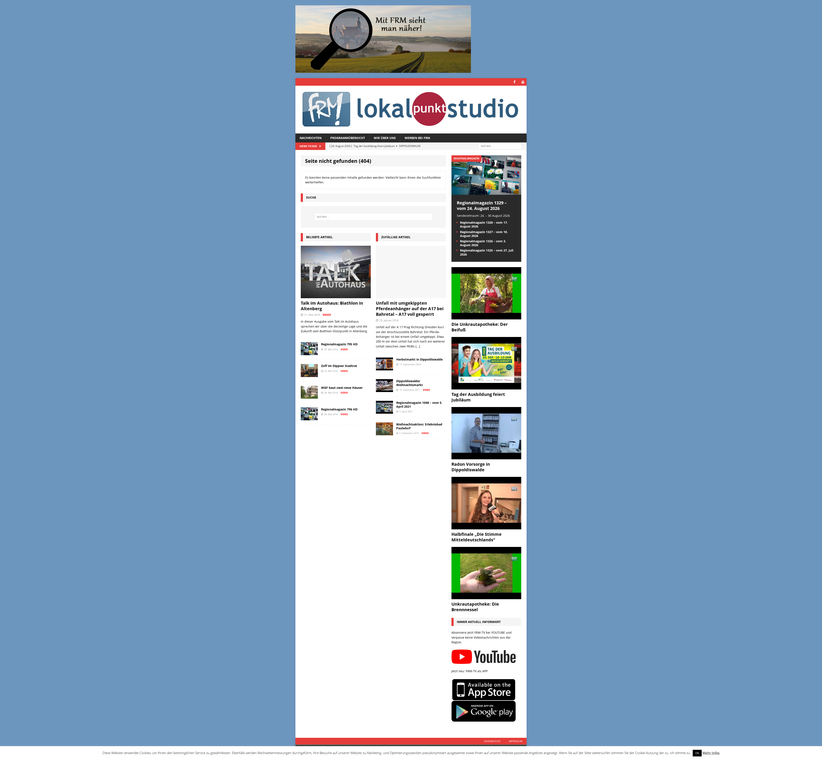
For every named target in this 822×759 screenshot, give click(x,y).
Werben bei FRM (417, 138)
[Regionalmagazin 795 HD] (309, 353)
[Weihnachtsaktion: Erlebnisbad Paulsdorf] (384, 433)
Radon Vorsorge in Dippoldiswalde (470, 467)
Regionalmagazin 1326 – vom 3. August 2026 (483, 243)
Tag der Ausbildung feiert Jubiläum (478, 397)
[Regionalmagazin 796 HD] (309, 418)
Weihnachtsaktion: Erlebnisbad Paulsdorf (419, 426)
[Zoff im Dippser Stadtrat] (309, 374)
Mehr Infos (711, 753)
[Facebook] (514, 82)
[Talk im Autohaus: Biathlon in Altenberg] (336, 296)
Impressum (515, 741)
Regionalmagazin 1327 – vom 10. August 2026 (484, 234)
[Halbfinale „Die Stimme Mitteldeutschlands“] (486, 527)
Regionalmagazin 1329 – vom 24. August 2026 (482, 205)
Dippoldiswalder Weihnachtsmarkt (409, 383)
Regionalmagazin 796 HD (339, 409)
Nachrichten (311, 138)
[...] (417, 346)
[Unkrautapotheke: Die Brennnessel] (486, 597)
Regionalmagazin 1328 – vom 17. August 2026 (484, 224)
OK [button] (697, 753)
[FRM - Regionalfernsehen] (411, 109)
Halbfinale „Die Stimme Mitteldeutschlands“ (476, 537)
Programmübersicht (347, 138)
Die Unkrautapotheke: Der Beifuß (479, 327)
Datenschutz (492, 741)
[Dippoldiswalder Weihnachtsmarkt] (384, 390)
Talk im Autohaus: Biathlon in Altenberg (332, 305)
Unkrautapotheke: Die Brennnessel (475, 606)
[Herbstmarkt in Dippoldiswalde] (384, 368)
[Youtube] (523, 82)
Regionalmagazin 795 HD (339, 344)
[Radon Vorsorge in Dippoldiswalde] (486, 457)
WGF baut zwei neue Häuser (342, 388)
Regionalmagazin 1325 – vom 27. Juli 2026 (486, 252)
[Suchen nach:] (499, 146)
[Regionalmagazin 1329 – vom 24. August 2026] (486, 192)
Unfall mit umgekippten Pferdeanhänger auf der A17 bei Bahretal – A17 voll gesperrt (410, 308)
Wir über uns (385, 138)
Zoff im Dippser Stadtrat (339, 366)
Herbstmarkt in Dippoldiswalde (419, 359)
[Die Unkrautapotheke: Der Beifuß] (486, 317)
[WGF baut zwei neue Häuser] (309, 396)
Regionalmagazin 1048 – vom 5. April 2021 (419, 405)
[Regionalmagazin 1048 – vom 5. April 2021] (384, 411)
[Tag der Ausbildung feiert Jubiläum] (486, 387)
